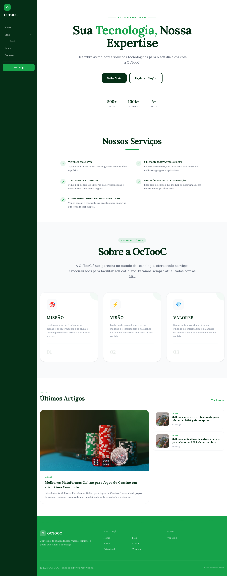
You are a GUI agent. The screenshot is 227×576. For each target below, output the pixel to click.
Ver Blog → (217, 400)
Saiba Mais (114, 78)
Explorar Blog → (146, 78)
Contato (9, 55)
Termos (136, 549)
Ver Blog (19, 67)
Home (8, 27)
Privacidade (110, 549)
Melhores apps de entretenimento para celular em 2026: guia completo (195, 419)
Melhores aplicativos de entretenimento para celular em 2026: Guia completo (196, 441)
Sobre (8, 47)
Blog (7, 34)
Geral (12, 41)
